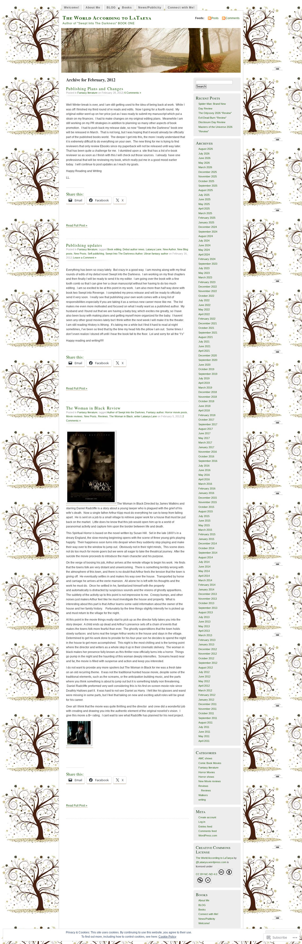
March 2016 (205, 483)
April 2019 (204, 382)
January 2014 (206, 589)
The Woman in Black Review (93, 408)
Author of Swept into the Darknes (126, 412)
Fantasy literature (87, 92)
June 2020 (204, 364)
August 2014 (205, 557)
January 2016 (206, 493)
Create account (207, 817)
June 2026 (204, 158)
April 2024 (204, 254)
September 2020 (207, 360)
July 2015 (204, 516)
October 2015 (206, 506)
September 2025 (207, 185)
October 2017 (206, 419)
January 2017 (206, 447)
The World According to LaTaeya (107, 17)
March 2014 (205, 580)
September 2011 (207, 718)
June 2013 (204, 621)
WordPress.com (207, 835)
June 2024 (204, 245)
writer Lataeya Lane (145, 416)
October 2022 (206, 295)
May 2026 (204, 162)
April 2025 (204, 208)
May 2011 (204, 736)
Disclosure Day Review (211, 122)
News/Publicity (149, 7)
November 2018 (207, 396)
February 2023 (206, 282)
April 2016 (204, 479)
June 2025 (204, 199)
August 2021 (205, 337)
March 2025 (205, 213)
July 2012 (204, 672)
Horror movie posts (176, 412)
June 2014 (204, 566)
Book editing (114, 249)
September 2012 (207, 662)
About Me (93, 7)
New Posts (80, 253)
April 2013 (204, 630)
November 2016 (207, 451)
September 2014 (207, 552)
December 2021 (207, 323)
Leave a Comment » (84, 257)
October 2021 (206, 327)
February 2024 (206, 259)
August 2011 (205, 722)
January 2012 (206, 699)
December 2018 (207, 392)
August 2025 (205, 190)
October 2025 (206, 181)
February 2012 (206, 694)
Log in (201, 821)
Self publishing (96, 253)
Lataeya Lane (153, 249)
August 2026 (205, 148)
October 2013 (206, 603)
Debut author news (133, 249)
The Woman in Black (121, 416)
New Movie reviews (209, 781)
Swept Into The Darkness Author (124, 253)
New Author (169, 249)
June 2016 (204, 470)
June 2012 (204, 676)
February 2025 (206, 217)
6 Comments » (132, 92)
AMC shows (205, 758)
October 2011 (206, 713)
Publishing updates (84, 245)
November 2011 (207, 708)
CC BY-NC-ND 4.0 (206, 874)
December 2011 (207, 704)
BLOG (111, 7)
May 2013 (204, 626)
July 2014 (204, 561)
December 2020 (207, 355)
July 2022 (204, 300)
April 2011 (204, 740)
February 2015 (206, 534)
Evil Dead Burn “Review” (212, 117)
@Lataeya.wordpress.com (211, 862)
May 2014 (204, 571)
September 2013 (207, 607)
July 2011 (203, 727)
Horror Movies (206, 772)
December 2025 (207, 172)
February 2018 (206, 415)
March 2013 (205, 635)
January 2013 (206, 644)
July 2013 (204, 617)
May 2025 (204, 204)
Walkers (203, 795)
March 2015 (205, 529)
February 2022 (206, 318)
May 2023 (204, 273)
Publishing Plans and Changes (94, 88)
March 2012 (205, 690)
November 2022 (207, 291)
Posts (214, 18)
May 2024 (204, 249)
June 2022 (204, 305)
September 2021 (207, 332)
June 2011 (204, 731)
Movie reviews (74, 416)
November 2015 (207, 502)
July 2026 (204, 153)
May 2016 (204, 474)
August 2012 (205, 667)
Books (127, 7)
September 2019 (207, 373)
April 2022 (204, 314)
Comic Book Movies (209, 763)
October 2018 (206, 401)
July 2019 (204, 378)
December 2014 (207, 543)
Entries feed (205, 826)
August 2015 (205, 511)
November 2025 (207, 176)
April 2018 (204, 410)
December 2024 (207, 227)
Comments (232, 18)
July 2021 (204, 341)
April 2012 (204, 685)
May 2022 (204, 309)
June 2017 (204, 433)
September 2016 (207, 460)
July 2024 (204, 240)
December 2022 (207, 286)
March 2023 (205, 277)
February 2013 (206, 640)
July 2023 (204, 268)
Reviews (103, 416)
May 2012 (204, 681)
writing (202, 799)
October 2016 (206, 456)
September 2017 (207, 424)
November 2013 (207, 598)
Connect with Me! (181, 7)
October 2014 (206, 548)
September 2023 (207, 263)
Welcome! (71, 7)
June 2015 (204, 520)
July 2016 (204, 465)
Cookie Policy (167, 936)
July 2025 (204, 194)
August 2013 (205, 612)
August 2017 (205, 428)
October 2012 (206, 658)
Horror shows (206, 776)
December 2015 (207, 497)
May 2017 (204, 438)
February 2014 (206, 584)
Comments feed (207, 831)
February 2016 (206, 488)
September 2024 (207, 231)
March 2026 (205, 167)
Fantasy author (155, 412)
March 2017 (205, 442)
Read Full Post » (76, 225)
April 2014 (204, 575)
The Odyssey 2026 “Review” (215, 113)
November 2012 (207, 653)
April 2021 (204, 350)
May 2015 (204, 525)
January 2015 (206, 539)
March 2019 (205, 387)
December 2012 (207, 649)
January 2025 (206, 222)
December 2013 (207, 594)
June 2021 (204, 346)
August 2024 (205, 236)
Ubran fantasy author (156, 253)
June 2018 (204, 406)
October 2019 (206, 369)
